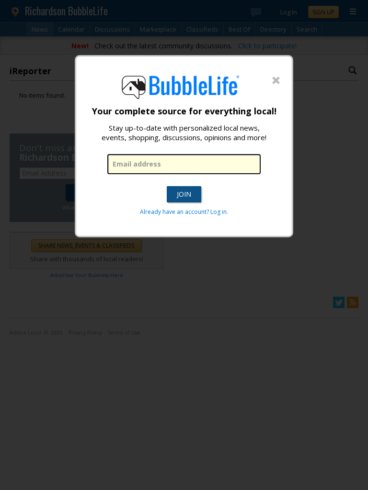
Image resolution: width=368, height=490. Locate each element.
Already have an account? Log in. (184, 212)
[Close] (276, 81)
